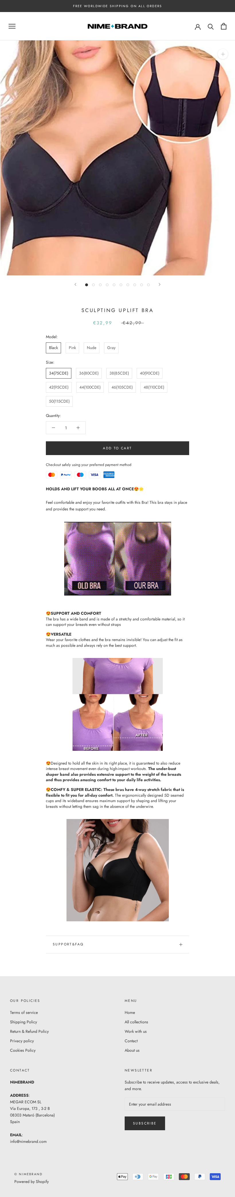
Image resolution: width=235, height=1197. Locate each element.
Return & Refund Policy (29, 1031)
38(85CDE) (119, 373)
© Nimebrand (28, 1174)
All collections (136, 1022)
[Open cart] (223, 26)
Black (53, 347)
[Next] (159, 284)
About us (132, 1050)
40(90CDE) (149, 373)
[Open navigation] (12, 26)
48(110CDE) (154, 387)
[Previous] (75, 284)
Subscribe (145, 1123)
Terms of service (24, 1012)
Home (130, 1012)
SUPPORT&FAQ (68, 944)
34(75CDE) (58, 373)
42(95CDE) (58, 387)
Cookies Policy (23, 1050)
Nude (91, 347)
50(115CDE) (59, 401)
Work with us (136, 1031)
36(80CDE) (89, 373)
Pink (72, 347)
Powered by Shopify (31, 1181)
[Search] (211, 26)
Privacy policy (22, 1041)
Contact (131, 1041)
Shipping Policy (23, 1022)
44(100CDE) (90, 387)
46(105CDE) (122, 387)
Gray (111, 347)
